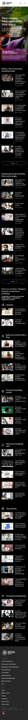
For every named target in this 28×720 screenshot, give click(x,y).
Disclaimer (4, 698)
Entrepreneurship (6, 675)
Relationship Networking (8, 678)
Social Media (5, 672)
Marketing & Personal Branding (10, 667)
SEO (3, 684)
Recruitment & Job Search (9, 664)
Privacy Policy (5, 701)
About (3, 690)
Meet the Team (6, 693)
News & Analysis (6, 681)
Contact (4, 696)
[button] (14, 163)
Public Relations (6, 670)
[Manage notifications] (3, 713)
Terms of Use (5, 704)
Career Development (7, 661)
